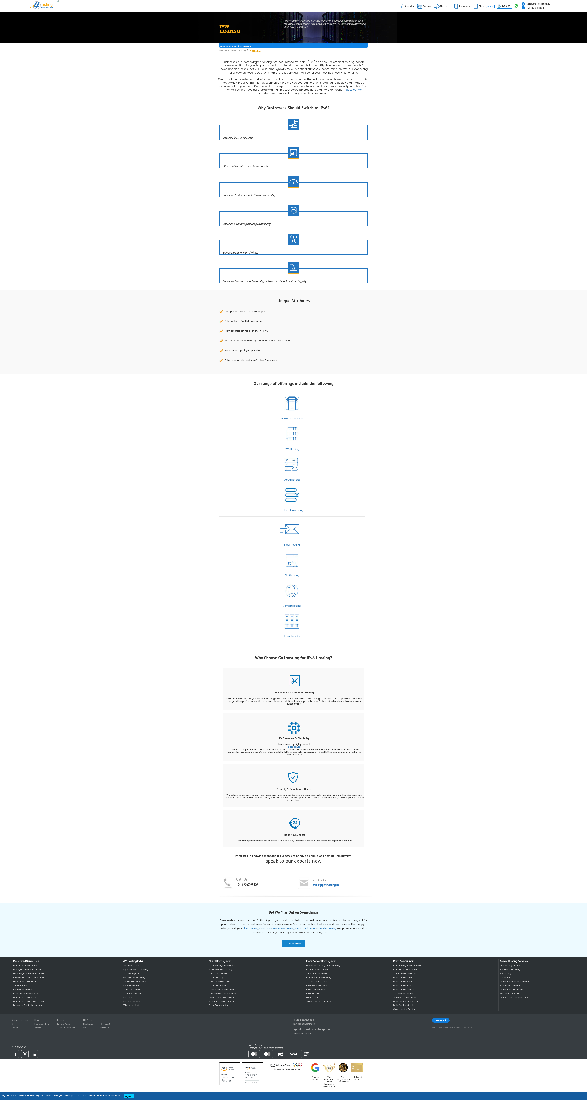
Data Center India (403, 961)
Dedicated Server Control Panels (30, 1001)
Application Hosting (510, 969)
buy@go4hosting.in (304, 1023)
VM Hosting (505, 973)
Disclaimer (88, 1024)
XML (85, 1027)
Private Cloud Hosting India (222, 993)
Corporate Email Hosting (318, 977)
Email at (319, 879)
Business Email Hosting (317, 985)
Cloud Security (216, 977)
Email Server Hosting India (321, 961)
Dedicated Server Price (25, 965)
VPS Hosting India (133, 961)
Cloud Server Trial (217, 985)
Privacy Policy (63, 1024)
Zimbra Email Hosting (316, 981)
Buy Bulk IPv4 (312, 993)
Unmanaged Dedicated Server (28, 973)
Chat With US (293, 943)
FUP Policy (87, 1020)
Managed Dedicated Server (27, 969)
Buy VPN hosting (131, 985)
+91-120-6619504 (535, 7)
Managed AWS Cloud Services (515, 981)
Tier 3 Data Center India (405, 997)
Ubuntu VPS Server (132, 989)
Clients (37, 1027)
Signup (490, 6)
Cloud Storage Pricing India (222, 965)
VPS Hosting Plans (132, 973)
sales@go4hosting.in (538, 3)
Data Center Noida (403, 981)
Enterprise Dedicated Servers (28, 1005)
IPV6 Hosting (246, 46)
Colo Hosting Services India (407, 965)
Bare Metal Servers (22, 989)
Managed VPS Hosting (134, 977)
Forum (15, 1027)
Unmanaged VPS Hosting (135, 981)
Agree (128, 1096)
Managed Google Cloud (512, 989)
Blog (36, 1020)
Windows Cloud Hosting (221, 969)
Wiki (13, 1024)
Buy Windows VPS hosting (135, 969)
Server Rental (20, 985)
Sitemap (104, 1027)
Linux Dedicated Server (25, 981)
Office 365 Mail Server (317, 969)
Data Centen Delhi (402, 977)
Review (60, 1020)
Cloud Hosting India (220, 961)
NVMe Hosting (313, 997)
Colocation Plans (228, 46)
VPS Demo (128, 997)
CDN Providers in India (220, 981)
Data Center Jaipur (403, 985)
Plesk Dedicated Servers (25, 993)
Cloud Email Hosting (316, 989)
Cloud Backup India (218, 1005)
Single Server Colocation (405, 973)
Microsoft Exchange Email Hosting (323, 965)
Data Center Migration (404, 1005)
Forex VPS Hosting (132, 993)
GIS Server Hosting (509, 993)
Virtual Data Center (403, 993)
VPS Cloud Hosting (132, 1001)
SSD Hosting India (131, 1005)
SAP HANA (505, 977)
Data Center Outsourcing (406, 1001)
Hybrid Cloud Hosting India (222, 997)
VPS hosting (287, 928)
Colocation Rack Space (405, 969)
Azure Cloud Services (510, 985)
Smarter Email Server (316, 973)
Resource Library (42, 1024)
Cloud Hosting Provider (404, 1009)
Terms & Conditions (67, 1027)
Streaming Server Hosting (222, 1001)
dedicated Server (305, 928)
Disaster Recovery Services (514, 997)
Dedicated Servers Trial (25, 997)
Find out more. (113, 1095)
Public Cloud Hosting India (222, 989)
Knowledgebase (20, 1020)
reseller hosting (327, 928)
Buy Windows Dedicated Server (29, 977)
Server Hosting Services (514, 961)
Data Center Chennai (404, 989)
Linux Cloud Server (218, 973)
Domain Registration (510, 965)
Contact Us (106, 1024)
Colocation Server (269, 928)
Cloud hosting (250, 928)
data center (354, 90)
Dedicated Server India (26, 961)
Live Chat (505, 6)
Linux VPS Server (131, 965)
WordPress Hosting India (318, 1001)
